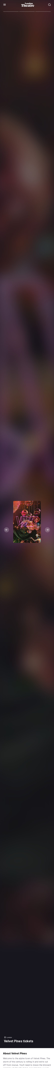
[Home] (27, 5)
